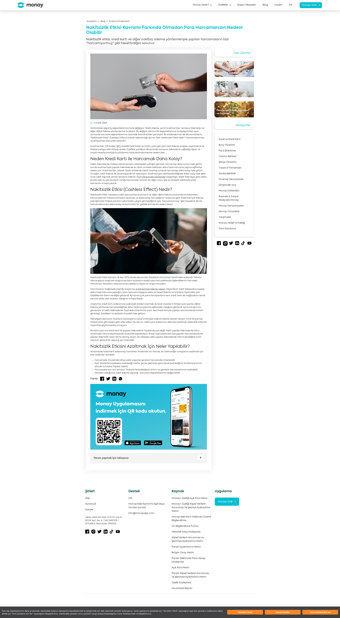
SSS (130, 498)
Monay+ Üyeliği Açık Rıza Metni (189, 498)
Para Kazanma (227, 228)
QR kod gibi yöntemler (154, 177)
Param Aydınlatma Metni (186, 547)
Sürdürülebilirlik (227, 173)
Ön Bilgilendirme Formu (185, 526)
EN (290, 5)
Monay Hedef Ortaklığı (232, 223)
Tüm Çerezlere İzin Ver (320, 612)
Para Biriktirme (227, 151)
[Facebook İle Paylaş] (102, 379)
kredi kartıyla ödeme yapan (150, 289)
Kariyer (89, 509)
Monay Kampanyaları (231, 206)
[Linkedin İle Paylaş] (114, 379)
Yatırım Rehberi (227, 156)
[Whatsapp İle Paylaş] (120, 379)
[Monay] (30, 5)
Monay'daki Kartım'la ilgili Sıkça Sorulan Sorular (146, 506)
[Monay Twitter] (231, 245)
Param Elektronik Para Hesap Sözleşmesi (188, 560)
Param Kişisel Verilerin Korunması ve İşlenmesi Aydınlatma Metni (190, 575)
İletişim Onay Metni (183, 552)
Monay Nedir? (201, 5)
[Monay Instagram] (225, 245)
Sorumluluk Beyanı (182, 588)
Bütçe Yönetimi (227, 162)
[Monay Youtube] (249, 245)
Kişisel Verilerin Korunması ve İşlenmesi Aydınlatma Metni (188, 539)
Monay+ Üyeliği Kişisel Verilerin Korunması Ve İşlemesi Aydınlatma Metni (191, 507)
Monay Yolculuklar (229, 211)
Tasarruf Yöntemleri (230, 168)
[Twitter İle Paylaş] (108, 379)
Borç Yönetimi (227, 145)
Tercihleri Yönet (245, 612)
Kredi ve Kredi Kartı (119, 21)
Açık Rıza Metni (180, 567)
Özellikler (223, 5)
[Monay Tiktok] (243, 245)
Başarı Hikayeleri (246, 5)
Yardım (278, 5)
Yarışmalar (225, 217)
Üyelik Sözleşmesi (181, 582)
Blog (265, 5)
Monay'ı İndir (309, 5)
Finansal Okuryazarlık (231, 179)
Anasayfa (92, 21)
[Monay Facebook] (219, 245)
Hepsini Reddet (283, 612)
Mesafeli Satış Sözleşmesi (186, 532)
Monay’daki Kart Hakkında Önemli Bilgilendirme (191, 519)
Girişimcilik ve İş (227, 185)
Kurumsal (90, 504)
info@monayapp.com (141, 513)
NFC (118, 146)
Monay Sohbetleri (229, 191)
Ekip (87, 498)
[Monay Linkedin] (237, 245)
